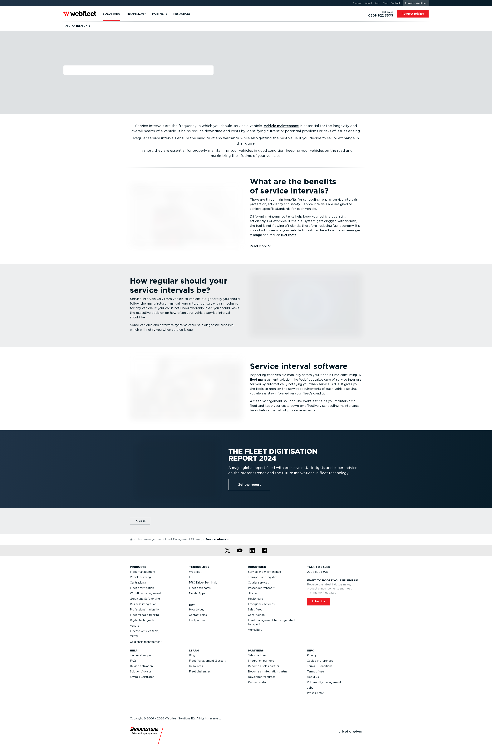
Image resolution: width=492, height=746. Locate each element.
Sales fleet (255, 609)
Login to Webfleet (416, 3)
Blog (192, 655)
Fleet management (149, 539)
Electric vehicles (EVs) (145, 631)
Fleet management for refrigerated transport (271, 622)
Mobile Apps (197, 593)
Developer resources (261, 676)
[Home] (131, 539)
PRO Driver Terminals (203, 582)
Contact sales (198, 614)
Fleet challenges (200, 671)
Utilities (253, 593)
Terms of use (315, 671)
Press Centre (315, 693)
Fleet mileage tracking (145, 614)
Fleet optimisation (142, 587)
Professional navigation (145, 609)
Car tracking (138, 582)
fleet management (264, 379)
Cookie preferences (320, 660)
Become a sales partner (263, 666)
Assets (134, 625)
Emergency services (261, 604)
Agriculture (255, 629)
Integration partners (261, 660)
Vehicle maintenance (281, 126)
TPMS (134, 636)
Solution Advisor (140, 671)
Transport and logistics (263, 577)
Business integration (143, 604)
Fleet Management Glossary (183, 539)
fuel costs (288, 235)
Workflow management (145, 593)
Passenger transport (261, 587)
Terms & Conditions (319, 666)
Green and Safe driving (145, 598)
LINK (192, 577)
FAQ (133, 660)
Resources (196, 666)
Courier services (258, 582)
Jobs (310, 687)
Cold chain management (146, 641)
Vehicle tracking (140, 577)
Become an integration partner (268, 671)
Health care (255, 598)
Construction (256, 614)
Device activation (141, 666)
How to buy (196, 609)
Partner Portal (257, 682)
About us (313, 676)
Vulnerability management (324, 682)
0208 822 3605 (317, 571)
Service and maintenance (264, 571)
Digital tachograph (142, 620)
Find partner (197, 620)
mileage (256, 235)
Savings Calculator (142, 676)
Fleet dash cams (200, 587)
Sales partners (257, 655)
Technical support (141, 655)
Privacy (312, 655)
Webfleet (195, 571)
